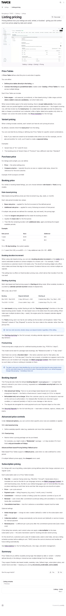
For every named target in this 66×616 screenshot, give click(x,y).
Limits (58, 259)
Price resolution (36, 114)
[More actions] (64, 2)
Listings (24, 13)
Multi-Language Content (39, 360)
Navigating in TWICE (7, 13)
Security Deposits (11, 408)
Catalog (17, 13)
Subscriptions (9, 546)
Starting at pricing (11, 335)
